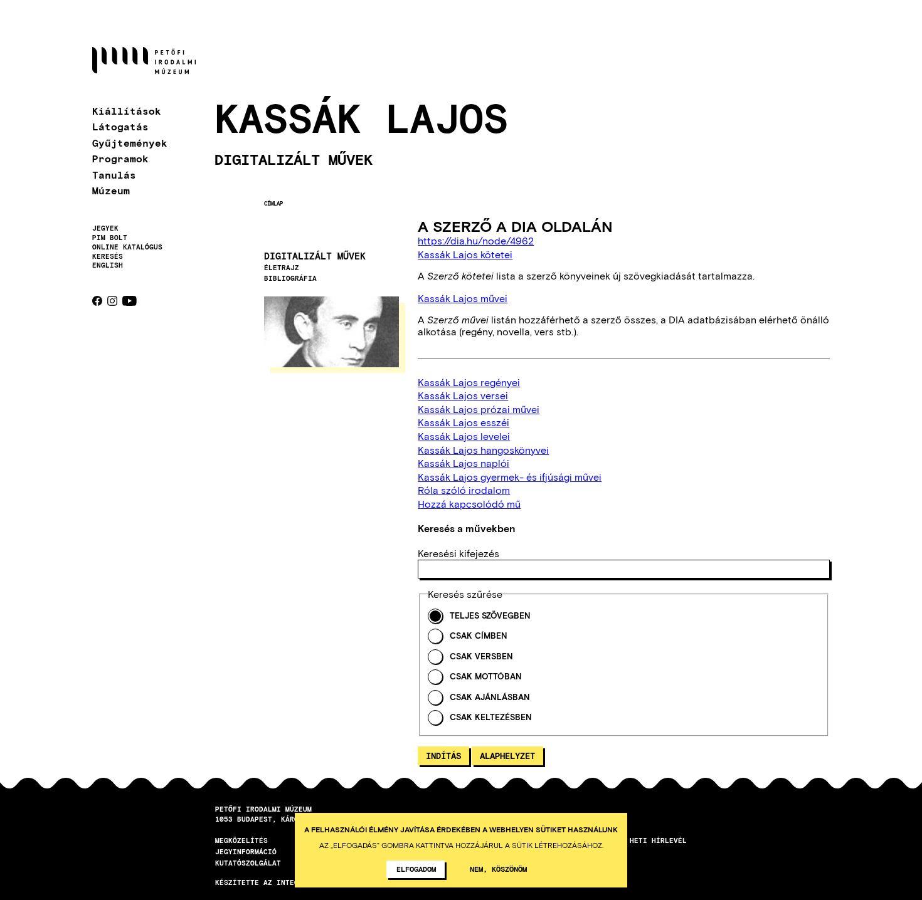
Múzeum (111, 190)
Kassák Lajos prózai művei (478, 409)
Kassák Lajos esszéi (463, 422)
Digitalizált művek (315, 256)
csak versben (481, 656)
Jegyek (105, 228)
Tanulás (114, 175)
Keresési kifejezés (458, 553)
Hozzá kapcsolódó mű (469, 504)
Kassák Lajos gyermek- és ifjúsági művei (509, 477)
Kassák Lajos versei (463, 395)
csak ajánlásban (490, 697)
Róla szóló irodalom (464, 490)
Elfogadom (416, 868)
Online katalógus (127, 247)
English (107, 265)
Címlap (273, 203)
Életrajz (281, 267)
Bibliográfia (290, 278)
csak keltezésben (491, 717)
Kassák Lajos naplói (463, 463)
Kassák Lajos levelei (464, 436)
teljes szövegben (490, 615)
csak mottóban (486, 676)
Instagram (112, 301)
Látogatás (120, 126)
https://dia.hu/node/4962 (476, 240)
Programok (120, 158)
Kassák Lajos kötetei (465, 254)
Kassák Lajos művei (462, 298)
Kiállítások (126, 111)
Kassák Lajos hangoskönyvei (483, 450)
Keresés (107, 256)
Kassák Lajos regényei (469, 382)
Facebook (97, 301)
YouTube (129, 301)
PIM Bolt (109, 237)
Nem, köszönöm (498, 868)
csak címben (478, 636)
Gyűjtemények (129, 143)
